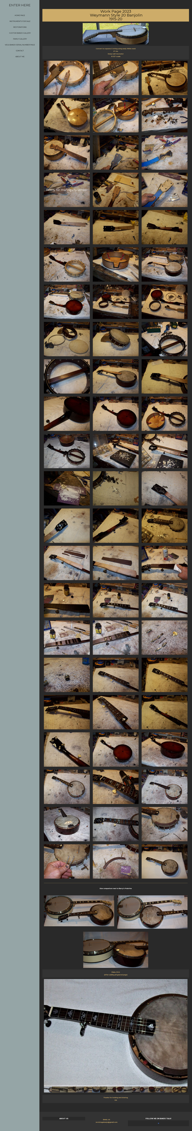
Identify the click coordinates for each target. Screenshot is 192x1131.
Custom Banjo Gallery (20, 33)
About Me (19, 57)
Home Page (20, 15)
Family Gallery (20, 39)
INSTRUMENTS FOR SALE (20, 21)
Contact (20, 51)
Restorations (20, 27)
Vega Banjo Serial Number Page (20, 45)
